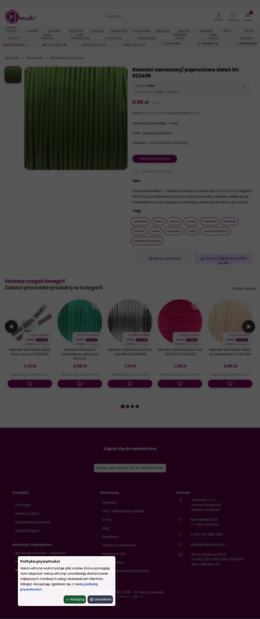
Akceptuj (77, 599)
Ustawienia (102, 599)
